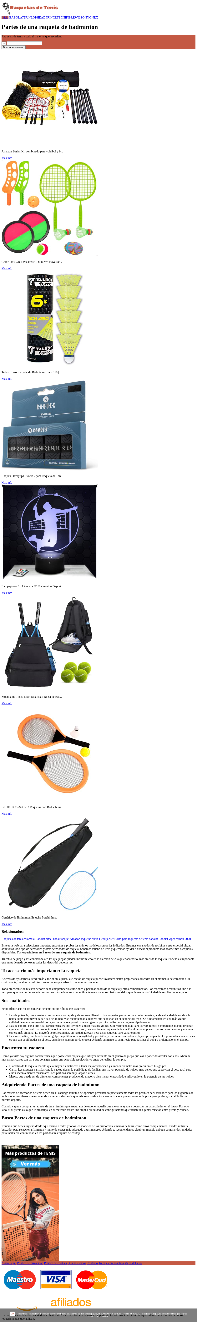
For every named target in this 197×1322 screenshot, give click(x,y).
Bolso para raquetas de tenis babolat (136, 939)
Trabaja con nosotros (111, 1263)
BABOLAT (16, 17)
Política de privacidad (30, 1263)
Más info (7, 158)
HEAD (41, 17)
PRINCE (51, 17)
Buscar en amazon (13, 47)
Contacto (92, 1263)
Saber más (22, 1313)
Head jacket (106, 939)
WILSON (81, 17)
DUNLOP (30, 17)
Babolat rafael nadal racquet (52, 939)
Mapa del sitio (133, 1263)
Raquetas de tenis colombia (18, 939)
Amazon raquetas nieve (84, 939)
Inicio (5, 17)
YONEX (92, 17)
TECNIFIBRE (66, 17)
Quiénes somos (77, 1263)
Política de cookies (55, 1263)
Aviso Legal (9, 1263)
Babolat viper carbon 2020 (175, 939)
